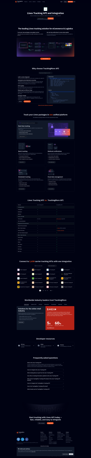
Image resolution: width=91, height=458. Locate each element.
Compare (50, 440)
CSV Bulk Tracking (60, 436)
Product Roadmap (68, 437)
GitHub (58, 228)
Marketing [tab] (60, 304)
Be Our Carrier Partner (69, 440)
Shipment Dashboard (43, 436)
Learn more (21, 322)
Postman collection (60, 230)
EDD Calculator (59, 437)
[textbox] (68, 82)
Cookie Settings (65, 454)
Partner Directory (68, 439)
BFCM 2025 (50, 433)
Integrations (42, 440)
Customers (67, 436)
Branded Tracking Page (43, 437)
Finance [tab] (65, 304)
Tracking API (42, 433)
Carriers (30, 1)
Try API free (50, 18)
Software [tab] (40, 304)
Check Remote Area (60, 433)
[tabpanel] (45, 318)
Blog (49, 436)
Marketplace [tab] (46, 304)
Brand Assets (51, 439)
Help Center (50, 437)
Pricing (43, 1)
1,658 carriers (58, 218)
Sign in (61, 1)
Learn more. (33, 451)
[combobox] (51, 266)
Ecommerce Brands (60, 439)
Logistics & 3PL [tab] (33, 304)
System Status (68, 442)
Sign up (65, 1)
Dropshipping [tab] (53, 304)
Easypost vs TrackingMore (53, 443)
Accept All (71, 454)
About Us (67, 433)
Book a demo (70, 1)
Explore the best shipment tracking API (45, 105)
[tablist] (45, 304)
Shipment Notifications (43, 439)
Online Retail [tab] (26, 304)
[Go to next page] (52, 290)
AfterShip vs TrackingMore (53, 442)
